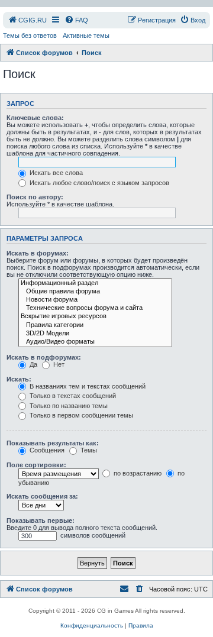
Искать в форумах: (38, 253)
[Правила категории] (95, 325)
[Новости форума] (95, 300)
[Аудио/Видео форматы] (95, 342)
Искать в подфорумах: (44, 357)
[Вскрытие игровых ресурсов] (95, 316)
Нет (57, 364)
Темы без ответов (30, 35)
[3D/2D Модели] (95, 333)
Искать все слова (55, 172)
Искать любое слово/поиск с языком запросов (98, 182)
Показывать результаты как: (53, 443)
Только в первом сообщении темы (80, 415)
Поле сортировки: (36, 464)
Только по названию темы (68, 405)
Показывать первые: (41, 520)
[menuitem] (27, 20)
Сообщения (46, 450)
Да (32, 364)
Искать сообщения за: (42, 496)
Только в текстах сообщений (72, 395)
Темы (88, 450)
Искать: (19, 379)
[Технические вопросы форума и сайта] (95, 308)
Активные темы (86, 35)
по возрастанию (137, 473)
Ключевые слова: (35, 117)
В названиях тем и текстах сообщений (87, 386)
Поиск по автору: (35, 197)
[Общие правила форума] (95, 291)
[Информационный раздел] (95, 283)
